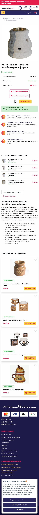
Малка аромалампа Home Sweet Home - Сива (17, 284)
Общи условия (6, 434)
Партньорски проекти (8, 470)
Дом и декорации (18, 18)
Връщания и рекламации (9, 451)
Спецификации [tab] (9, 196)
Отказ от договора (7, 453)
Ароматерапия (11, 20)
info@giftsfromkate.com (9, 465)
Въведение (6, 18)
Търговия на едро (7, 473)
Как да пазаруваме (7, 440)
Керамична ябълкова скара (13, 389)
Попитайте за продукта (19, 96)
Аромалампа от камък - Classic (16, 174)
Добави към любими (20, 91)
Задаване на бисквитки (9, 456)
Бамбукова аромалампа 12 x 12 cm (15, 320)
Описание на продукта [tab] (12, 192)
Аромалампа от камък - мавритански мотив (16, 181)
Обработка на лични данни (10, 437)
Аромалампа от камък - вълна (16, 160)
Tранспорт (5, 443)
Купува (26, 101)
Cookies (4, 448)
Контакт (4, 445)
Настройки (19, 509)
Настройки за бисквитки (21, 494)
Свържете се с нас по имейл (11, 467)
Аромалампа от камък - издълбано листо (16, 167)
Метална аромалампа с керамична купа (17, 355)
